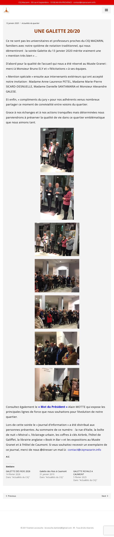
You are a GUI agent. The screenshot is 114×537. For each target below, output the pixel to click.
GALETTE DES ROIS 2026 (18, 471)
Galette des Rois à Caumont (53, 471)
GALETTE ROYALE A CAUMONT (83, 473)
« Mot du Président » (53, 407)
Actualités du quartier (30, 23)
